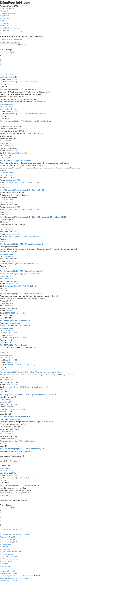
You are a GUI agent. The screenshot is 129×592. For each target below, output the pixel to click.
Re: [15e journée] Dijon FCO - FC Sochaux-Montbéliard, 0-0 (25, 121)
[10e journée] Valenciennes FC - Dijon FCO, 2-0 (22, 182)
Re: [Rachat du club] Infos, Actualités (16, 160)
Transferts (9, 310)
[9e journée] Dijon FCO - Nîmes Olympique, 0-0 (22, 236)
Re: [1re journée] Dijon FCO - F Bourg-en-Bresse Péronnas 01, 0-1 (28, 394)
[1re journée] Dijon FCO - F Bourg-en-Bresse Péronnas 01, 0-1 (27, 387)
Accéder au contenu (7, 8)
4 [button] (0, 62)
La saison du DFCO (13, 79)
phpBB (13, 576)
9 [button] (0, 69)
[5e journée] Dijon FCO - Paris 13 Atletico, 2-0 (21, 263)
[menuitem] (7, 13)
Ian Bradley (13, 573)
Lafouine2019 (8, 74)
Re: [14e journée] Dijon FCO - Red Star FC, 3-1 (20, 485)
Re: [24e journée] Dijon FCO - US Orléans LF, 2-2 (21, 89)
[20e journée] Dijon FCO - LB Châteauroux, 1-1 (21, 441)
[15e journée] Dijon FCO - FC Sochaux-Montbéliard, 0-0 (25, 114)
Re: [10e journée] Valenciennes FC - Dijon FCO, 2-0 (22, 189)
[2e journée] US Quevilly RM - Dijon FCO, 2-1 (21, 365)
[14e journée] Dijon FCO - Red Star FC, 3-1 (20, 478)
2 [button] (0, 57)
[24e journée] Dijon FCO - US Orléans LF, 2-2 (21, 82)
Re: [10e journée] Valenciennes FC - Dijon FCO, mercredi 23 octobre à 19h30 (33, 217)
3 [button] (0, 60)
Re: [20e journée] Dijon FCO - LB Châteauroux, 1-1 (22, 448)
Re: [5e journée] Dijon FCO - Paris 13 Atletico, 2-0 (21, 271)
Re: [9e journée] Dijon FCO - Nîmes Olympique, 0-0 (22, 244)
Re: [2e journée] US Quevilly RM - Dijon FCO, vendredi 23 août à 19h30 (30, 372)
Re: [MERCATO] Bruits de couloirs (15, 320)
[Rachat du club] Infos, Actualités (16, 153)
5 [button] (0, 65)
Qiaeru (25, 578)
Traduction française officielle (10, 578)
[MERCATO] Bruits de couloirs (15, 313)
